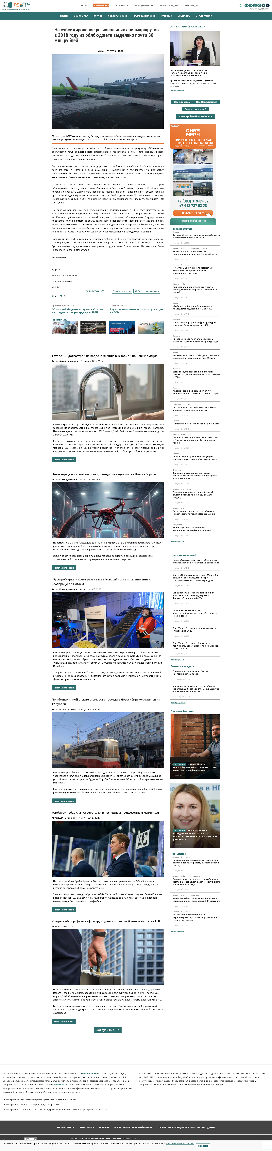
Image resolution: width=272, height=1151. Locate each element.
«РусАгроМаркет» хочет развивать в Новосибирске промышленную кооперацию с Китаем (193, 270)
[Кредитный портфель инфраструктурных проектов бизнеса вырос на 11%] (108, 957)
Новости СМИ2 (59, 319)
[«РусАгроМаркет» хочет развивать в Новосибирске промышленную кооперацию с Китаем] (108, 620)
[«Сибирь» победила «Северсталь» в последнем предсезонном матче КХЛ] (108, 849)
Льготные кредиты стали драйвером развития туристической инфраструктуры (196, 340)
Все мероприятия (178, 703)
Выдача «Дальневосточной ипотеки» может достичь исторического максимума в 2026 (196, 374)
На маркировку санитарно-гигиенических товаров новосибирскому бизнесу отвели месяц (196, 863)
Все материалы (177, 90)
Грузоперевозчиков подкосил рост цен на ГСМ (136, 311)
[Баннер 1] (65, 327)
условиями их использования (180, 1143)
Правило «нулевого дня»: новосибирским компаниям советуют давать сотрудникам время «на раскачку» (196, 882)
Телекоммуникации (181, 404)
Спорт (204, 248)
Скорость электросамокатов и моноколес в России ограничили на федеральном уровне (196, 440)
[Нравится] (53, 295)
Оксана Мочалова (68, 361)
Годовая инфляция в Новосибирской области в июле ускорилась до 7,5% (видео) (193, 495)
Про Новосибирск (206, 101)
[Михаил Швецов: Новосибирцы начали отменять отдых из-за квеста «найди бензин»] (195, 746)
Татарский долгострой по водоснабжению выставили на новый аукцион (106, 356)
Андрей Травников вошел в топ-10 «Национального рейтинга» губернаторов (196, 392)
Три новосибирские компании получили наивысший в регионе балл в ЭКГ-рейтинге (196, 899)
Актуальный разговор (187, 26)
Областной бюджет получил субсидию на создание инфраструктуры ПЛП (78, 311)
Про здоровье (182, 101)
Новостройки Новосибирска (195, 116)
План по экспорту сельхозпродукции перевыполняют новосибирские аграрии (195, 458)
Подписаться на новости (148, 291)
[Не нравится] (61, 295)
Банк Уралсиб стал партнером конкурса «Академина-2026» (194, 629)
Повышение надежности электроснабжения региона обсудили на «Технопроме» (195, 613)
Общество (194, 248)
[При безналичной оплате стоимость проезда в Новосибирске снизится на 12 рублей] (108, 740)
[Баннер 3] (122, 327)
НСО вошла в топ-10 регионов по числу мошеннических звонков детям (194, 408)
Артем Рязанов (67, 709)
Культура (177, 470)
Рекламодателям (259, 9)
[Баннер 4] (151, 327)
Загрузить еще (107, 1030)
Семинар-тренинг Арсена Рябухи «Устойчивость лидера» (190, 672)
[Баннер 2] (93, 327)
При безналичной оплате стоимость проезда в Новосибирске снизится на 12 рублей (195, 289)
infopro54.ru (60, 1084)
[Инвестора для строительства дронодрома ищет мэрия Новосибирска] (108, 510)
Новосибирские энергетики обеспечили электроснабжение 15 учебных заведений (196, 561)
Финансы (177, 319)
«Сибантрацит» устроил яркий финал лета (196, 423)
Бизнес (176, 232)
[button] (240, 5)
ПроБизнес (186, 857)
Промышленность (189, 265)
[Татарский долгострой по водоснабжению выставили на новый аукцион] (108, 392)
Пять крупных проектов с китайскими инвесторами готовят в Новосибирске (194, 512)
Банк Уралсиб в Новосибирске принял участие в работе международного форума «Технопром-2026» (193, 595)
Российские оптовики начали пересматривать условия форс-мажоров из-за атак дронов (195, 917)
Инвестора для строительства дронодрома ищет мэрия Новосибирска (104, 474)
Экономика (186, 489)
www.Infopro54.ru (92, 1073)
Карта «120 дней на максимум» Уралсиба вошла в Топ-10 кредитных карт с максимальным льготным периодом (195, 578)
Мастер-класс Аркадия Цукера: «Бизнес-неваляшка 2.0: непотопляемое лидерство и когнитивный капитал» (196, 689)
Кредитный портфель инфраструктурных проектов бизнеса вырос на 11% (106, 921)
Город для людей (195, 109)
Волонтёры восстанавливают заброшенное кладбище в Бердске (192, 529)
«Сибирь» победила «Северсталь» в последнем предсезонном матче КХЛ (105, 812)
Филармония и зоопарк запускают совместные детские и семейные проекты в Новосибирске (196, 475)
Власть (184, 248)
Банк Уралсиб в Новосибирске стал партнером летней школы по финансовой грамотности (196, 646)
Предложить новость (122, 291)
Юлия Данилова (68, 479)
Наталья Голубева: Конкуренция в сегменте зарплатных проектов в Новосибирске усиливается (189, 73)
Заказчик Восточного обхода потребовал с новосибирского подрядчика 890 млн (196, 356)
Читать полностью (64, 459)
